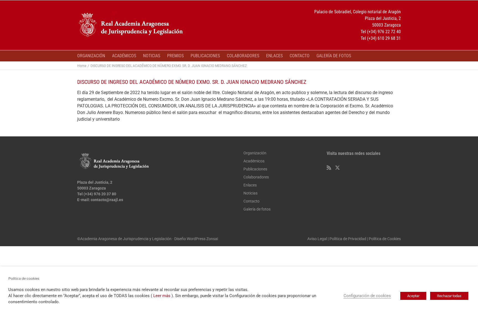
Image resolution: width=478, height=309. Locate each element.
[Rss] (329, 167)
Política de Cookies (385, 239)
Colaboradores (256, 177)
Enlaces (250, 185)
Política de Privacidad (347, 239)
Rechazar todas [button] (449, 296)
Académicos (253, 161)
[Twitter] (337, 167)
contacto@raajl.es (107, 200)
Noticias (250, 193)
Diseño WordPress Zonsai (196, 239)
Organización (254, 153)
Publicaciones (255, 169)
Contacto (251, 201)
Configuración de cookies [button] (367, 295)
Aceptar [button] (413, 296)
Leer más (161, 295)
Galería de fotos (257, 209)
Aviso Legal (317, 239)
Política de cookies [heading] (23, 278)
